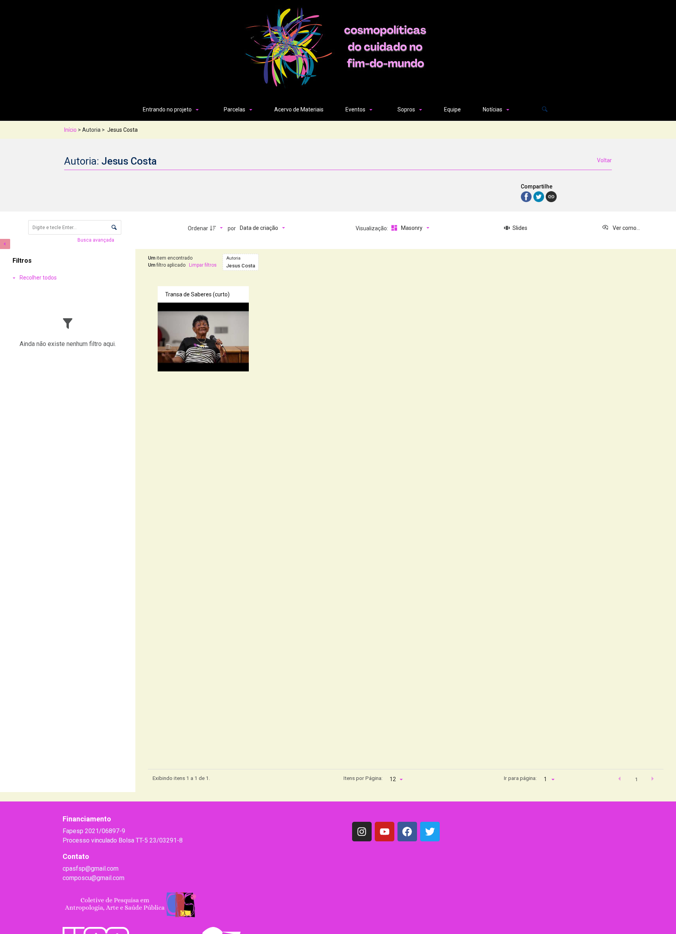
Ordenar (198, 228)
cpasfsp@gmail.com (91, 868)
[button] (544, 109)
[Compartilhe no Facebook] (527, 196)
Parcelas (234, 109)
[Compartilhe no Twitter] (539, 196)
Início (70, 130)
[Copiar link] (551, 196)
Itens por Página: (363, 778)
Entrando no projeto (167, 109)
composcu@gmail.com (93, 878)
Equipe (452, 109)
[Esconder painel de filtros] (5, 244)
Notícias (492, 109)
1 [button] (636, 779)
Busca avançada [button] (96, 240)
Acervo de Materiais (299, 109)
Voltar (604, 160)
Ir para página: (520, 778)
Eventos (355, 109)
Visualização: (372, 228)
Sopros (406, 109)
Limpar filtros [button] (203, 265)
